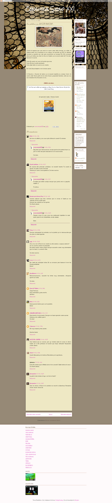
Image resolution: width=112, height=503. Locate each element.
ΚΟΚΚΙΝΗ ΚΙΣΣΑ (31, 452)
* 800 (78, 112)
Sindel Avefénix (34, 164)
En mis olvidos (80, 89)
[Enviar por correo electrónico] (53, 126)
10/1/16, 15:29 (40, 374)
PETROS (28, 463)
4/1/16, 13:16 (47, 147)
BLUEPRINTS (29, 465)
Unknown (32, 326)
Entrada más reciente (34, 414)
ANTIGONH (29, 459)
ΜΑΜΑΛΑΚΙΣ (30, 430)
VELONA (28, 443)
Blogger (77, 500)
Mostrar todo (82, 128)
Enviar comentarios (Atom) (52, 420)
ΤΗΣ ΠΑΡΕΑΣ (29, 432)
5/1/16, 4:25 (47, 196)
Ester (31, 136)
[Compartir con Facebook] (57, 126)
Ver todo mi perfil (79, 160)
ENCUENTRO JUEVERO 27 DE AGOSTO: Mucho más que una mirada (81, 121)
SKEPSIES (29, 448)
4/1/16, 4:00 (42, 164)
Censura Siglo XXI (50, 8)
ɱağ (31, 241)
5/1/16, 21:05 (36, 260)
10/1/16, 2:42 (38, 362)
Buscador (79, 105)
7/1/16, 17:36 (39, 326)
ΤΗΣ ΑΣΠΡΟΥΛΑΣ (31, 454)
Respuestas (35, 144)
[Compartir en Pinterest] (58, 126)
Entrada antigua (66, 414)
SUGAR (28, 450)
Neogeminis (79, 117)
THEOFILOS (29, 434)
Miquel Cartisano (81, 94)
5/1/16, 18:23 (47, 213)
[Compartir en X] (55, 126)
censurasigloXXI (37, 147)
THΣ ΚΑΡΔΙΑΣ (30, 456)
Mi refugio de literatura (80, 87)
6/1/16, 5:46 (41, 288)
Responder (32, 141)
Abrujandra (33, 374)
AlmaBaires (33, 273)
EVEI (27, 441)
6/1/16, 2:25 (39, 273)
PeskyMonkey (59, 500)
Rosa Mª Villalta (34, 288)
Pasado (78, 106)
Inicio (50, 414)
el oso (31, 260)
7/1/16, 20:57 (44, 339)
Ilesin (31, 301)
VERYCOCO (29, 467)
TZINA (27, 461)
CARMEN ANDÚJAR (35, 313)
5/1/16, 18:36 (36, 230)
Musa (31, 353)
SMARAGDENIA (30, 439)
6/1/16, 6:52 (36, 301)
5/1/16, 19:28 (36, 241)
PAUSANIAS (29, 445)
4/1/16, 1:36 (36, 136)
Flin (78, 111)
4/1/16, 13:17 (47, 179)
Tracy (31, 230)
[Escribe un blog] (54, 126)
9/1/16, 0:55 (36, 353)
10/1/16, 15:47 (40, 383)
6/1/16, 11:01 (44, 313)
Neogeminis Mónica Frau (36, 196)
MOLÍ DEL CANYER (35, 339)
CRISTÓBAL (29, 437)
